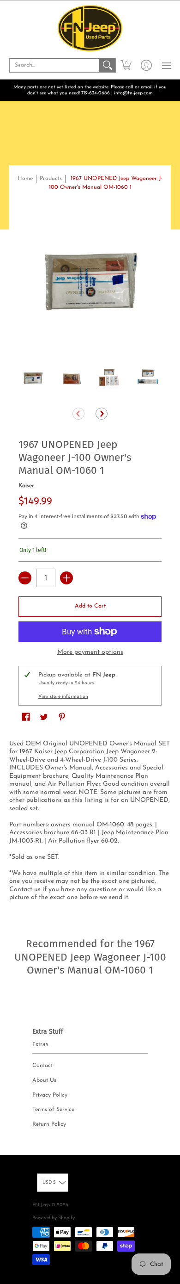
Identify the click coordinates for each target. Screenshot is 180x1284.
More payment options (90, 652)
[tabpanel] (90, 822)
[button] (126, 65)
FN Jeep (41, 1205)
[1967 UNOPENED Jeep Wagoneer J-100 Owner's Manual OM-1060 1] (33, 378)
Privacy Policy (49, 1095)
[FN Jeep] (90, 28)
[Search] (107, 65)
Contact (42, 1065)
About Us (44, 1080)
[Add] (66, 577)
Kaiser (26, 486)
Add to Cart (90, 606)
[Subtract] (24, 577)
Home (25, 178)
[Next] (101, 413)
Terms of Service (53, 1109)
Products (51, 178)
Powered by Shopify (53, 1218)
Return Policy (49, 1124)
